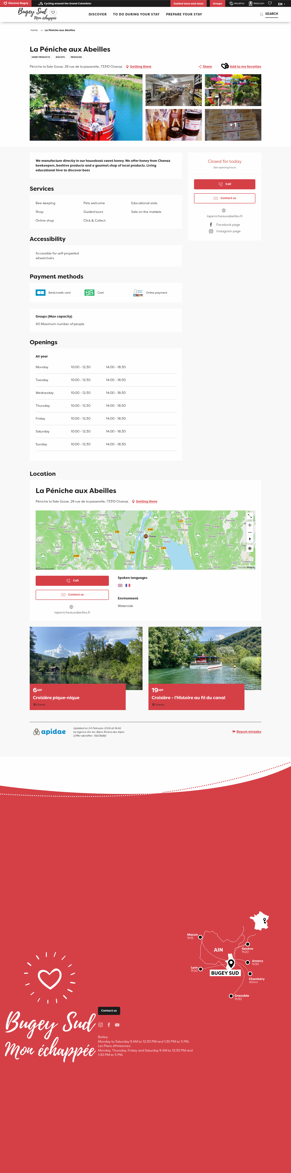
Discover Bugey (18, 3)
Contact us (109, 1011)
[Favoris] (270, 3)
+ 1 (233, 124)
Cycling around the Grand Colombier (67, 3)
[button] (282, 4)
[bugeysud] (37, 14)
